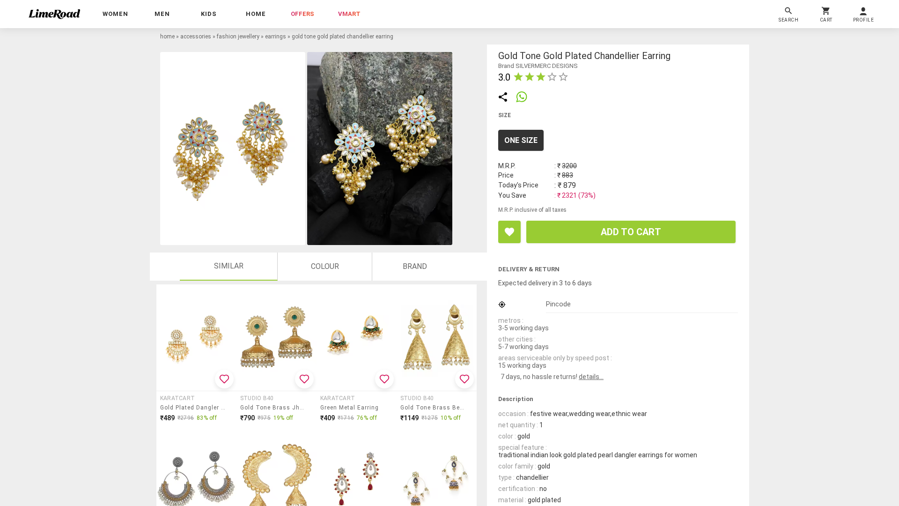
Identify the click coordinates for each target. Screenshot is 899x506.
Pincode (558, 304)
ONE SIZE (521, 140)
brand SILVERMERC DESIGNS (538, 65)
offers (302, 13)
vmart (349, 13)
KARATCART (177, 398)
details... (591, 376)
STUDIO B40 (256, 398)
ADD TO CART (631, 232)
